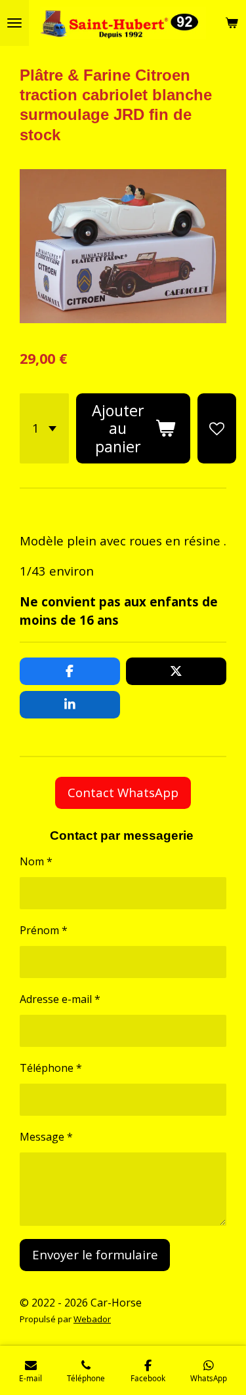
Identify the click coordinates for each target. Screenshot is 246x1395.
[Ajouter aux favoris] (216, 428)
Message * (46, 1137)
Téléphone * (51, 1068)
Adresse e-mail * (60, 999)
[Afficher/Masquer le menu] (14, 23)
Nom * (36, 861)
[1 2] (44, 428)
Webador (92, 1319)
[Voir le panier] (231, 23)
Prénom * (44, 930)
